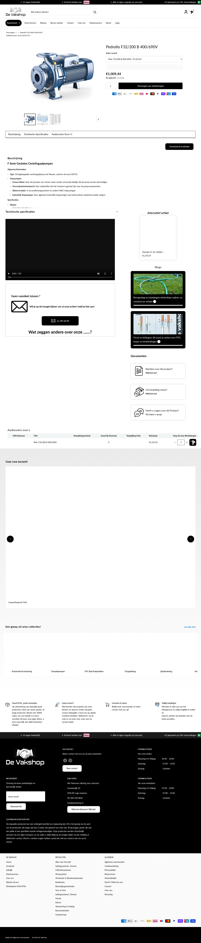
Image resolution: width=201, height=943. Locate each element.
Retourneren (110, 874)
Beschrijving (14, 134)
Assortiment (12, 23)
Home (8, 862)
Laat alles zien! (190, 627)
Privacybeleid (110, 870)
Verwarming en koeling (64, 906)
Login (117, 23)
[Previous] (26, 119)
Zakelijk (9, 870)
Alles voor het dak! (63, 862)
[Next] (98, 119)
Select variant (111, 53)
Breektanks (60, 882)
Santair (58, 898)
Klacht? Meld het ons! (114, 882)
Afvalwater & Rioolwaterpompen (69, 878)
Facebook (10, 866)
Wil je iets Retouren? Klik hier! (83, 809)
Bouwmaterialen (62, 910)
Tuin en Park (60, 890)
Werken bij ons (12, 882)
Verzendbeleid (110, 878)
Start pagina (10, 32)
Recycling (109, 894)
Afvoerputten (61, 874)
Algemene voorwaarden (114, 862)
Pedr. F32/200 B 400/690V (45, 442)
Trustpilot (158, 858)
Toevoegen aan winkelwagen (150, 86)
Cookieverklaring (111, 866)
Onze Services (30, 23)
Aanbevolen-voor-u (62, 134)
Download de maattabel (179, 146)
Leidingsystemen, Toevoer (66, 866)
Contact (70, 23)
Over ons (81, 23)
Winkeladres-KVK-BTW (16, 886)
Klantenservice (96, 23)
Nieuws (43, 23)
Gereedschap (60, 914)
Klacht (108, 23)
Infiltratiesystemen (63, 870)
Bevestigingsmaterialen (65, 886)
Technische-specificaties (36, 134)
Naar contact (72, 768)
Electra (58, 902)
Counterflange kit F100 (17, 602)
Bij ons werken (57, 23)
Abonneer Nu (16, 806)
